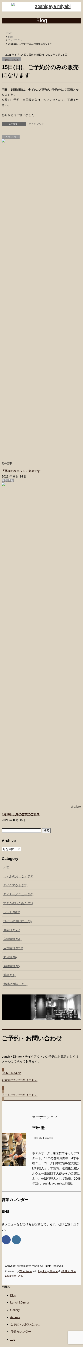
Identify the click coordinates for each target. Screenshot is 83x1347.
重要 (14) (9, 975)
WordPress (25, 1271)
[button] (41, 1079)
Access (15, 1317)
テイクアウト (12, 59)
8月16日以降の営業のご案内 (21, 814)
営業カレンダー (20, 1331)
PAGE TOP (77, 1302)
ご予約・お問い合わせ (25, 1324)
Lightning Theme (48, 1271)
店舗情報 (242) (13, 948)
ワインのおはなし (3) (17, 921)
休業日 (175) (11, 930)
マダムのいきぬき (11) (18, 903)
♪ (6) (6, 867)
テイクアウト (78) (15, 885)
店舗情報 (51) (12, 939)
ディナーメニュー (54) (18, 894)
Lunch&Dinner (19, 1302)
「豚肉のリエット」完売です (21, 471)
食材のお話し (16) (15, 984)
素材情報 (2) (11, 966)
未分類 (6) (10, 957)
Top (12, 1339)
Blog (13, 1295)
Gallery (15, 1310)
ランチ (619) (11, 912)
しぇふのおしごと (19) (18, 876)
